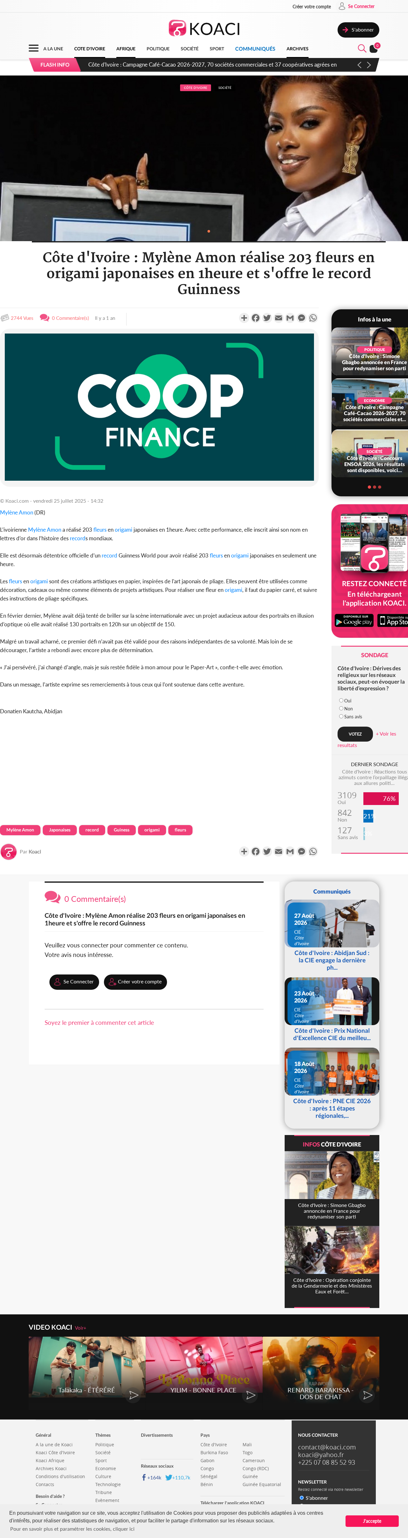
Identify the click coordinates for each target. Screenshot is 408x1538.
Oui (347, 700)
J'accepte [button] (372, 1521)
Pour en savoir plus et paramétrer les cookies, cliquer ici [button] (72, 1529)
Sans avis (353, 716)
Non (348, 708)
